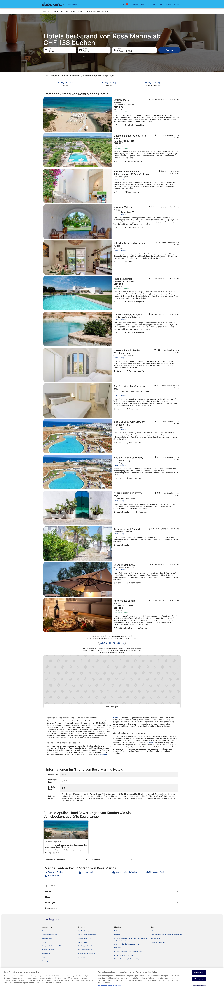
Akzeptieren (198, 972)
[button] (112, 891)
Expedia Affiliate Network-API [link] (51, 946)
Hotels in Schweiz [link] (84, 931)
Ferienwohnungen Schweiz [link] (87, 935)
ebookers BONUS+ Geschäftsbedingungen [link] (128, 951)
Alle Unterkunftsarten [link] (85, 949)
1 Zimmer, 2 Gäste (125, 51)
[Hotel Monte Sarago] (112, 615)
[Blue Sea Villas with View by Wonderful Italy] (112, 436)
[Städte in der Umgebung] (66, 859)
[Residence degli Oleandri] (112, 543)
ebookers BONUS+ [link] (48, 953)
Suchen (169, 50)
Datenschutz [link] (118, 931)
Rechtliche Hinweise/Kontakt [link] (123, 955)
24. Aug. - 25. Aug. (65, 83)
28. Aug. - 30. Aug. (152, 83)
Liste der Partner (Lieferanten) (109, 985)
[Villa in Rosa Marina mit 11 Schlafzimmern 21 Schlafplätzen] (112, 186)
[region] (112, 979)
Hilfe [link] (152, 931)
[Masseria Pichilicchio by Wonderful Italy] (112, 365)
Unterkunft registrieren (140, 4)
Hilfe (155, 4)
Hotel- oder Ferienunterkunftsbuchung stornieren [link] (166, 935)
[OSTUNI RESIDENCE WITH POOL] (112, 508)
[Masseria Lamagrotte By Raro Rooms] (112, 150)
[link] (61, 872)
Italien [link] (67, 11)
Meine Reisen (165, 4)
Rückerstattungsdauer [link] (157, 942)
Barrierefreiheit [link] (119, 948)
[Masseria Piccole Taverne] (112, 329)
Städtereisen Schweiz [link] (85, 946)
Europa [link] (60, 11)
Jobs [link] (43, 931)
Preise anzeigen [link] (119, 179)
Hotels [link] (54, 11)
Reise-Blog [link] (81, 957)
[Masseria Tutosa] (112, 221)
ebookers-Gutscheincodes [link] (87, 953)
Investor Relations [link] (48, 949)
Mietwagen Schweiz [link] (85, 938)
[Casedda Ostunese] (112, 579)
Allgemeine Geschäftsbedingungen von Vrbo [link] (128, 944)
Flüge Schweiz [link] (83, 942)
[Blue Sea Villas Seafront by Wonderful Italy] (112, 472)
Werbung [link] (45, 961)
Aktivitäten (149, 743)
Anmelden (178, 4)
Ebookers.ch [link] (46, 11)
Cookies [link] (117, 935)
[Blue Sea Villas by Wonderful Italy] (112, 400)
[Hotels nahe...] (112, 859)
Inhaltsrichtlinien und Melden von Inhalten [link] (128, 959)
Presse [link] (44, 942)
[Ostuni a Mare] (112, 114)
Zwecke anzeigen (199, 985)
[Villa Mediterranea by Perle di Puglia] (112, 257)
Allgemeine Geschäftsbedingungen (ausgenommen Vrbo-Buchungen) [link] (130, 939)
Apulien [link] (73, 11)
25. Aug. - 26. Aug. (109, 83)
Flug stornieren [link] (155, 938)
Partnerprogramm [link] (47, 938)
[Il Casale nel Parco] (112, 293)
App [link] (43, 957)
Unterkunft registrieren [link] (49, 935)
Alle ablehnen (199, 979)
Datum (51, 51)
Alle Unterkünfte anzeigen (112, 643)
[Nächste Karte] (179, 84)
